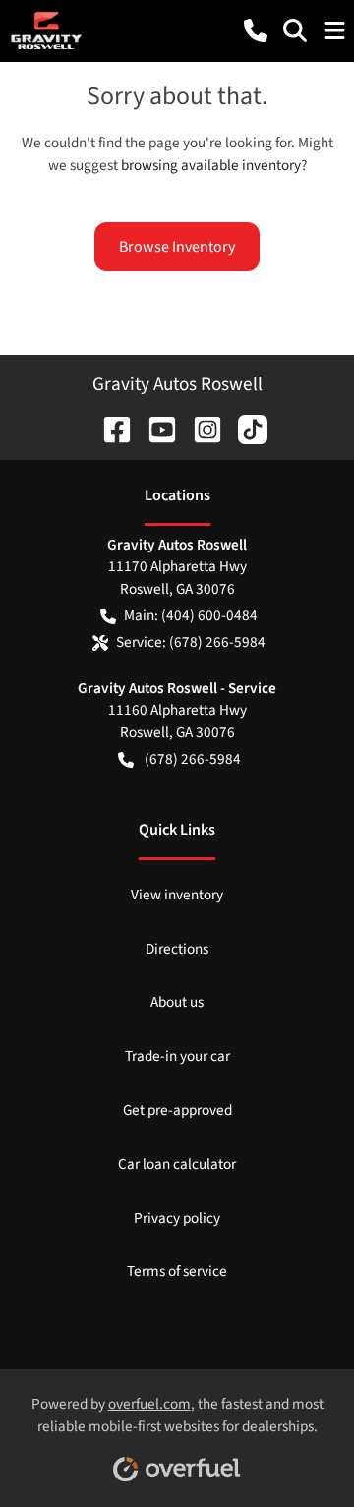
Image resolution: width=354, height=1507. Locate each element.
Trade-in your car (177, 1056)
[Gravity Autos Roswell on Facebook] (109, 427)
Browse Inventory (177, 247)
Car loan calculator (177, 1164)
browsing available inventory (211, 165)
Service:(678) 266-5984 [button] (191, 642)
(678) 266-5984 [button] (193, 759)
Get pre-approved (177, 1110)
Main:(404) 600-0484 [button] (191, 615)
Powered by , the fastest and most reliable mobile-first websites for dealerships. (177, 1415)
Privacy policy (177, 1218)
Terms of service (177, 1271)
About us (177, 1002)
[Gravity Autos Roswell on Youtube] (154, 427)
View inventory (177, 894)
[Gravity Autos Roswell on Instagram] (199, 427)
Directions (177, 948)
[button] (255, 30)
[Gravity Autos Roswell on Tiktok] (244, 427)
